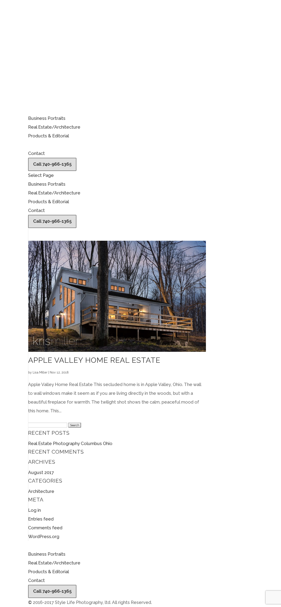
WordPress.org (43, 536)
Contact (36, 153)
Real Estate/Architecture (54, 127)
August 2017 (41, 472)
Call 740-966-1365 (52, 164)
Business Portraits (46, 118)
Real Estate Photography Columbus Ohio (70, 443)
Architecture (41, 491)
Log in (34, 510)
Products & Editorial (48, 135)
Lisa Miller (40, 372)
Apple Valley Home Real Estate (94, 360)
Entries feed (41, 519)
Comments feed (45, 527)
